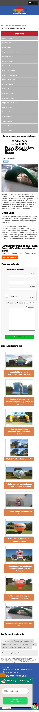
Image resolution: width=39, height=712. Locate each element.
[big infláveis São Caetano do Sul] (19, 448)
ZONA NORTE (6, 644)
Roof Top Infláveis (7, 112)
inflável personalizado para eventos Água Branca (19, 597)
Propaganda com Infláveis (10, 103)
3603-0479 (10, 21)
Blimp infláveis (6, 43)
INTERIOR (27, 648)
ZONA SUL (26, 644)
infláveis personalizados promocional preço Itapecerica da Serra (19, 401)
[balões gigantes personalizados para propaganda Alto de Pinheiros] (19, 555)
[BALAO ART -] (19, 10)
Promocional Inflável (8, 98)
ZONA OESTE (17, 644)
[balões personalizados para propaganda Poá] (19, 528)
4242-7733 (10, 18)
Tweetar (6, 161)
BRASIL (4, 648)
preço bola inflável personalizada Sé (19, 624)
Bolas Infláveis (6, 47)
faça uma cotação (9, 257)
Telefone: (32, 287)
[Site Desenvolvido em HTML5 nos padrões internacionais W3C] (6, 708)
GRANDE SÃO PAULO (15, 648)
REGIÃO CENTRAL (16, 641)
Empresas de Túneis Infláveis (11, 52)
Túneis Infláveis (7, 130)
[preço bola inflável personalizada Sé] (19, 612)
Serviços (19, 33)
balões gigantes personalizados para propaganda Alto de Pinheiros (19, 568)
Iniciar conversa (15, 700)
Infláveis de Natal (7, 66)
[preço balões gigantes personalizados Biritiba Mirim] (19, 361)
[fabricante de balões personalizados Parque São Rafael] (19, 418)
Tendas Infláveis (7, 121)
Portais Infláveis (7, 89)
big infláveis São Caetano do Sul (19, 459)
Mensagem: (30, 307)
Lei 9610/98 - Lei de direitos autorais (28, 662)
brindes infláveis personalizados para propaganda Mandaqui (19, 485)
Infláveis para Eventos (8, 70)
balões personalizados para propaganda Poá (19, 540)
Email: (34, 280)
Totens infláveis (7, 126)
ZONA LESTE (28, 641)
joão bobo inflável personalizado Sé (19, 513)
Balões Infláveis (7, 38)
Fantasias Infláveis (8, 61)
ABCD (33, 644)
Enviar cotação (19, 337)
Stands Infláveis (7, 116)
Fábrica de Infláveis (8, 56)
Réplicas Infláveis (7, 107)
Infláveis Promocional (8, 79)
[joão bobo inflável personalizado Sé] (19, 500)
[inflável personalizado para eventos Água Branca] (19, 585)
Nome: (33, 274)
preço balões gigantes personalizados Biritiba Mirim (19, 373)
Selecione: (5, 641)
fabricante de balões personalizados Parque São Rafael (19, 431)
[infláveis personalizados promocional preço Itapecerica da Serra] (19, 388)
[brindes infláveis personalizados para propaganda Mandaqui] (19, 473)
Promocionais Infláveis (9, 93)
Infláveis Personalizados (9, 75)
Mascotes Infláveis (7, 84)
